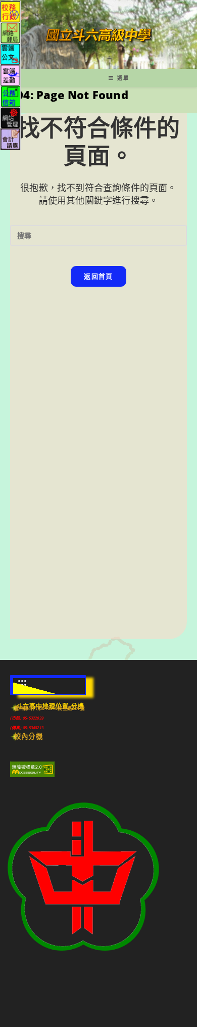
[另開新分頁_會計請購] (10, 138)
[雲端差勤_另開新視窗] (10, 74)
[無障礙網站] (32, 768)
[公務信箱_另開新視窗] (10, 96)
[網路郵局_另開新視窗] (10, 32)
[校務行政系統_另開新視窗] (10, 11)
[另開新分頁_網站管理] (10, 117)
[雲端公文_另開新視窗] (10, 53)
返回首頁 (98, 276)
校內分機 (28, 736)
